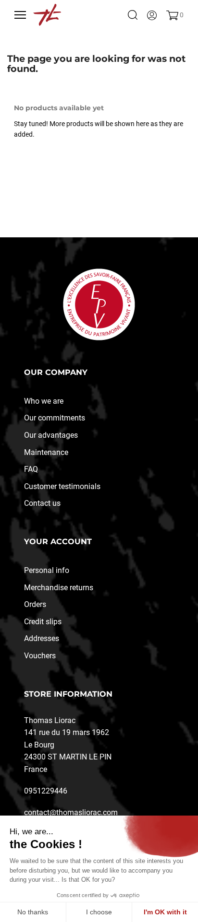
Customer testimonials (62, 486)
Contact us (42, 503)
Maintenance (46, 452)
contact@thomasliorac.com (71, 812)
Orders (35, 604)
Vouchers (40, 655)
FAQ (31, 469)
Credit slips (43, 621)
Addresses (41, 638)
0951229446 (45, 790)
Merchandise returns (58, 587)
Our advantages (51, 435)
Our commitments (54, 417)
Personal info (46, 570)
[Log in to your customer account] (152, 15)
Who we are (43, 401)
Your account (58, 541)
